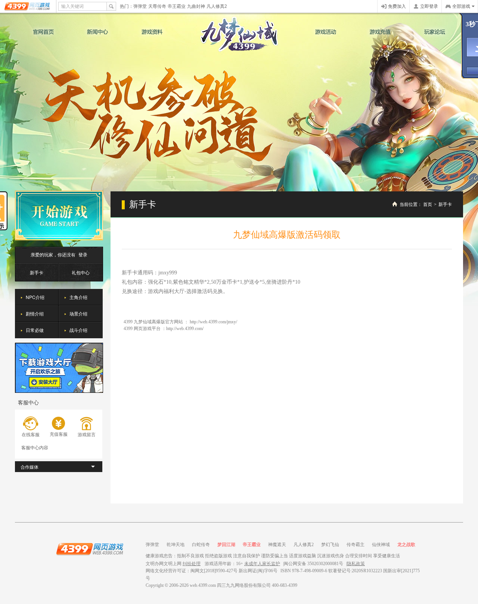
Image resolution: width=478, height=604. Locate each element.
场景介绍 (78, 313)
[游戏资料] (152, 31)
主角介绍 (78, 297)
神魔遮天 (277, 544)
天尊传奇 (157, 6)
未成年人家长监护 (262, 563)
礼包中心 (81, 272)
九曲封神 (196, 6)
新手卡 (36, 272)
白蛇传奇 (201, 544)
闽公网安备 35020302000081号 (313, 563)
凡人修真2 (217, 6)
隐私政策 (356, 563)
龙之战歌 (406, 544)
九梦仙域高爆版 (239, 34)
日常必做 (35, 330)
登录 (82, 254)
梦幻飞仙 (330, 544)
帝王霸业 (177, 6)
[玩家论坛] (434, 31)
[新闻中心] (97, 31)
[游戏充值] (380, 31)
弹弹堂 (140, 6)
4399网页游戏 (28, 6)
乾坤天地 (175, 544)
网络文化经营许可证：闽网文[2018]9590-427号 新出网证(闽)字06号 (211, 570)
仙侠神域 (381, 544)
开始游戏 (59, 215)
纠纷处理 (192, 563)
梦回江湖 (226, 544)
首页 (427, 204)
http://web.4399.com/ (185, 328)
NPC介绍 (35, 297)
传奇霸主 (355, 544)
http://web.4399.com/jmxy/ (213, 321)
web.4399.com (203, 585)
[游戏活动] (325, 31)
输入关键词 (72, 6)
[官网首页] (43, 31)
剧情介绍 (35, 313)
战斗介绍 (78, 330)
